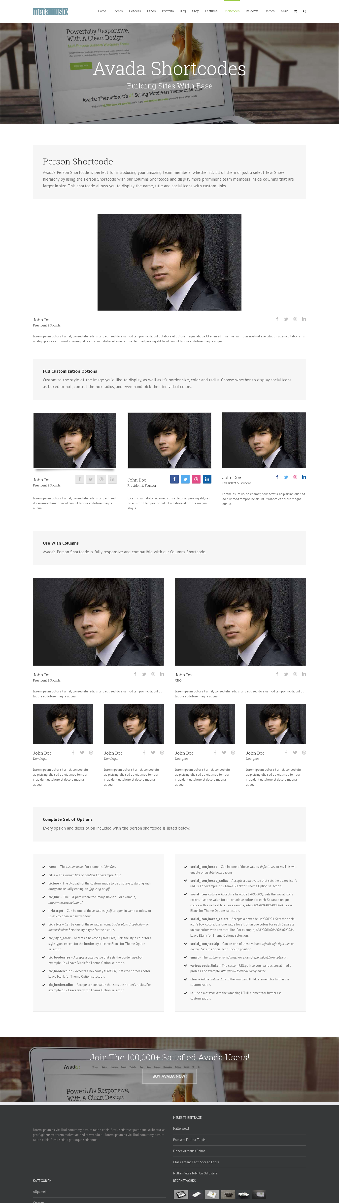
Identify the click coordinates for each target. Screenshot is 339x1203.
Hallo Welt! (181, 1128)
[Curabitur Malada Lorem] (243, 1194)
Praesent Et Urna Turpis (189, 1140)
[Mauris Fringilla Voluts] (196, 1194)
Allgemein (40, 1192)
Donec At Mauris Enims (189, 1151)
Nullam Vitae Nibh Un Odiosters (195, 1173)
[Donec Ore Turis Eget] (180, 1194)
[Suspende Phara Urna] (258, 1194)
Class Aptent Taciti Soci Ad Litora (196, 1162)
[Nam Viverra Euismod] (227, 1194)
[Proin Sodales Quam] (211, 1194)
